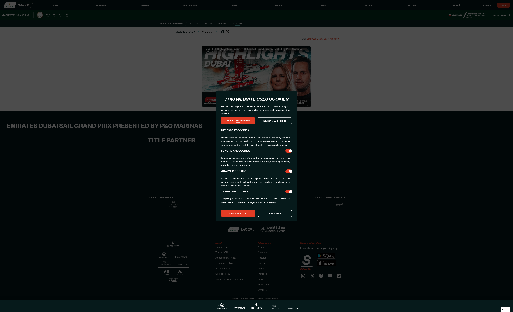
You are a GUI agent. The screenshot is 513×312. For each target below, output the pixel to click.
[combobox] (505, 309)
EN (503, 309)
